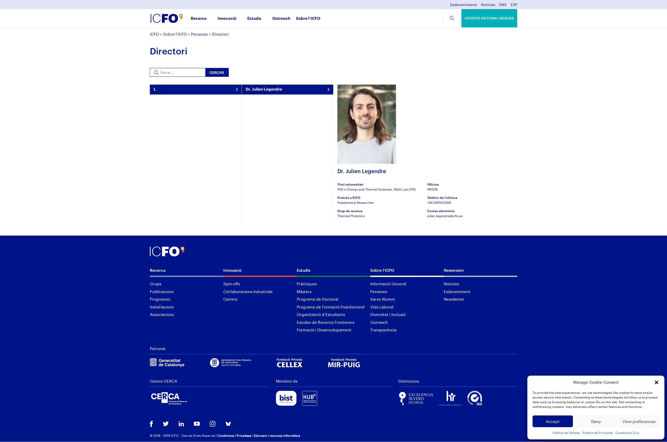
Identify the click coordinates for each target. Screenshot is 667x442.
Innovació (227, 19)
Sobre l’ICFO (308, 19)
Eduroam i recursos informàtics (277, 435)
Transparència (383, 329)
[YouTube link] (197, 424)
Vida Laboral (381, 307)
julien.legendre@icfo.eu (445, 216)
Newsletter (454, 299)
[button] (656, 382)
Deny (596, 421)
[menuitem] (503, 6)
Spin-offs (231, 283)
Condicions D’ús (627, 432)
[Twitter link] (166, 424)
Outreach (281, 19)
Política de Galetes (566, 432)
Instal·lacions (162, 307)
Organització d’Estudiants (321, 314)
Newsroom (454, 270)
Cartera (230, 299)
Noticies (451, 283)
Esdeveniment (457, 291)
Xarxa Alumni (382, 299)
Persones (199, 34)
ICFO (154, 34)
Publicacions (162, 291)
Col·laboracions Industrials (248, 291)
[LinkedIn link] (181, 424)
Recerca (199, 19)
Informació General (388, 283)
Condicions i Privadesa (234, 435)
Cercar (216, 72)
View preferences (639, 421)
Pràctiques (307, 283)
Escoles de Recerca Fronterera (325, 322)
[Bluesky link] (228, 424)
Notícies (488, 5)
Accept (553, 421)
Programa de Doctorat (318, 299)
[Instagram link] (212, 424)
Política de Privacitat (598, 432)
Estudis (254, 19)
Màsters (304, 291)
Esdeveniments (463, 5)
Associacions (162, 314)
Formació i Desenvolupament (324, 329)
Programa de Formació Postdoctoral (331, 307)
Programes (160, 299)
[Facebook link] (151, 424)
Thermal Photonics (351, 216)
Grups (155, 283)
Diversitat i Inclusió (388, 314)
